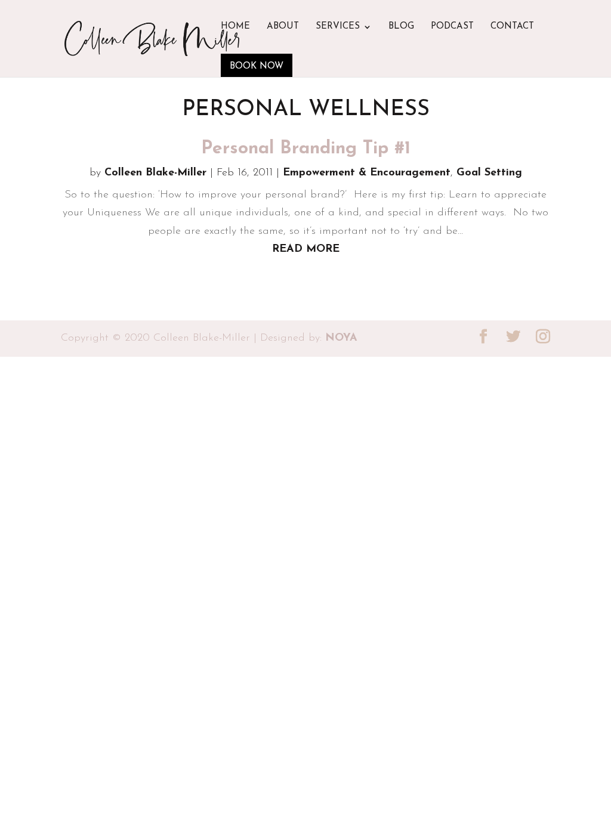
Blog (401, 27)
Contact (512, 27)
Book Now (256, 66)
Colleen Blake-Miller (155, 173)
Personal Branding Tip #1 (306, 149)
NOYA (341, 338)
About (283, 27)
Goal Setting (489, 173)
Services (338, 27)
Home (235, 27)
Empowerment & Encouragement (366, 173)
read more (306, 249)
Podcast (452, 27)
